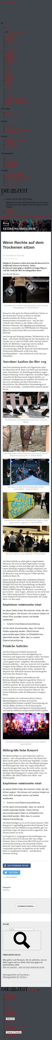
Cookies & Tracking (14, 1032)
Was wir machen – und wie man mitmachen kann (23, 967)
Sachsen (6, 890)
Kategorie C (21, 773)
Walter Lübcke (9, 587)
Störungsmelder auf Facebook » (16, 975)
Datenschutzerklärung (30, 623)
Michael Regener (10, 701)
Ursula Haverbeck (38, 708)
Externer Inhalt (13, 623)
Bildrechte (10, 1019)
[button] (4, 23)
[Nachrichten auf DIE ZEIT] (14, 192)
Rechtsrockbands (10, 680)
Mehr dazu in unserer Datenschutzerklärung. (21, 639)
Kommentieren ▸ (26, 906)
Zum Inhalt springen (8, 2)
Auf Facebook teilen (17, 866)
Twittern (13, 872)
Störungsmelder (19, 229)
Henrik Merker (11, 877)
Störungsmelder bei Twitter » (15, 977)
